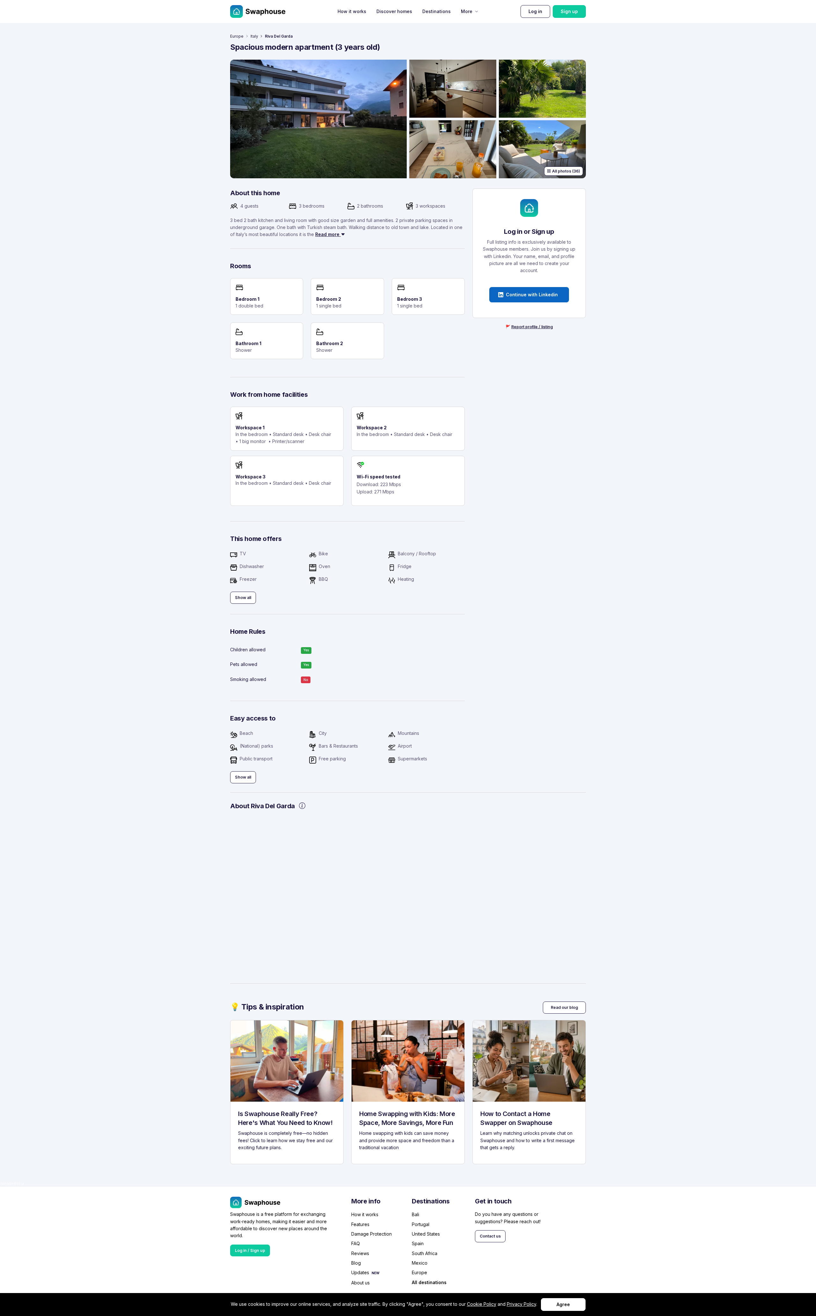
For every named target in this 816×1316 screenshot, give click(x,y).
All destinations (429, 1282)
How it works (352, 11)
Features (360, 1224)
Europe (237, 36)
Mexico (419, 1263)
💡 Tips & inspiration (267, 1006)
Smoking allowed (248, 679)
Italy (254, 36)
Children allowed (248, 649)
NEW (375, 1273)
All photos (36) (566, 171)
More (466, 11)
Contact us (490, 1236)
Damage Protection (371, 1234)
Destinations (436, 11)
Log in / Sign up (250, 1250)
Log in (535, 11)
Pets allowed (243, 664)
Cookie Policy (481, 1304)
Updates (360, 1272)
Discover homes (394, 11)
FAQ (355, 1243)
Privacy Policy (521, 1304)
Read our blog (564, 1007)
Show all (243, 597)
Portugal (420, 1224)
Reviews (360, 1253)
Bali (415, 1214)
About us (360, 1282)
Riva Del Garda (279, 36)
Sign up (569, 11)
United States (426, 1234)
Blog (356, 1263)
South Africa (424, 1253)
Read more (328, 234)
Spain (418, 1243)
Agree (563, 1304)
